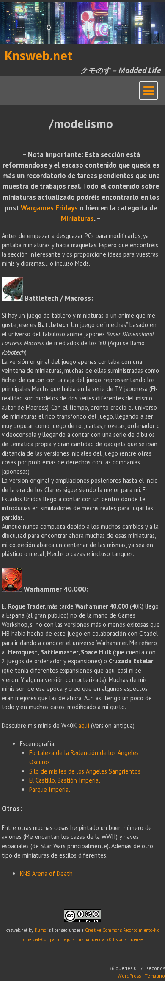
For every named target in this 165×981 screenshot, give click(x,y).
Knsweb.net (38, 56)
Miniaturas (77, 218)
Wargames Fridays (49, 207)
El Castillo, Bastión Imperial (64, 780)
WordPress (129, 976)
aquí (83, 725)
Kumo (40, 930)
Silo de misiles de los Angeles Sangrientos (84, 771)
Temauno (155, 976)
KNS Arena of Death (46, 873)
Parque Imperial (49, 789)
